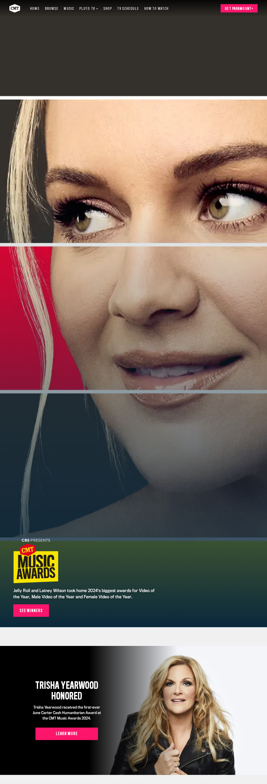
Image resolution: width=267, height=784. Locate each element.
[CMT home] (14, 8)
